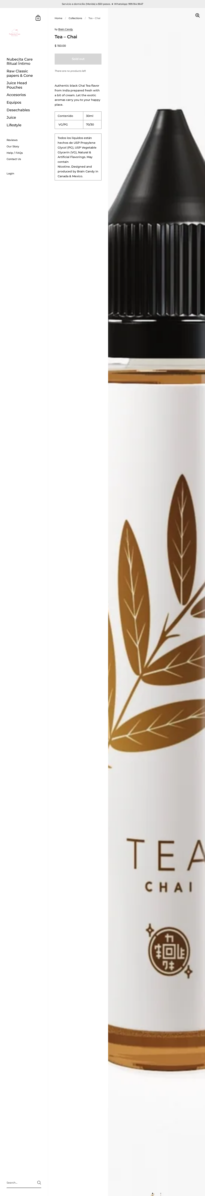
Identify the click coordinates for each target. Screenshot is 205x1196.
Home (58, 18)
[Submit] (39, 1183)
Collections (75, 18)
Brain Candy (65, 29)
